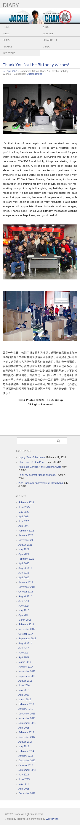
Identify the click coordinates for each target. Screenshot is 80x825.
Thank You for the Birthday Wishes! (36, 65)
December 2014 (26, 737)
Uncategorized (34, 73)
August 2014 (25, 741)
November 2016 (26, 671)
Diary (11, 5)
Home (6, 27)
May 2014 (23, 746)
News (6, 33)
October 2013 (25, 765)
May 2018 (23, 610)
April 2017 (23, 657)
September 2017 (27, 638)
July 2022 (23, 521)
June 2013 (24, 779)
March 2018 (24, 619)
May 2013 (23, 784)
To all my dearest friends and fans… (37, 474)
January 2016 (25, 709)
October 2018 (25, 591)
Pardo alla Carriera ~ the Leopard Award (39, 466)
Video (46, 46)
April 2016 (23, 694)
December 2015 (26, 713)
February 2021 (26, 558)
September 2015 (27, 723)
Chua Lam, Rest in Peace (32, 462)
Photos (7, 46)
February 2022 (26, 530)
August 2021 (25, 544)
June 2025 (24, 507)
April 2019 (23, 577)
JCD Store (9, 53)
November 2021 (26, 540)
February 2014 (26, 751)
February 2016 (26, 704)
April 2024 (23, 516)
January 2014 (25, 755)
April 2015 (23, 727)
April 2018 (23, 615)
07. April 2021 (10, 71)
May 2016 (23, 690)
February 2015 (26, 732)
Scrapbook (50, 40)
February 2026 (26, 502)
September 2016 (27, 676)
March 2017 (24, 662)
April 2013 (23, 788)
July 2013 (23, 774)
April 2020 (23, 563)
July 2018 (23, 601)
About (47, 27)
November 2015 (26, 718)
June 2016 (24, 685)
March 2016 (24, 699)
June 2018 (24, 605)
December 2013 (26, 760)
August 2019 (25, 568)
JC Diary (48, 33)
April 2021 (23, 554)
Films (6, 40)
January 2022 (25, 535)
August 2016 (25, 680)
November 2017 (26, 629)
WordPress (52, 818)
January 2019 (25, 582)
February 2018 (26, 624)
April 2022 (23, 526)
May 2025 (23, 511)
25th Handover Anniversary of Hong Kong (40, 483)
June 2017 (24, 652)
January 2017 (25, 666)
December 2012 (26, 793)
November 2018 (26, 587)
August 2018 (25, 596)
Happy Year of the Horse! (32, 457)
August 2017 (25, 643)
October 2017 (25, 633)
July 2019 (23, 572)
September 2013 (27, 770)
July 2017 (23, 648)
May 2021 (23, 549)
